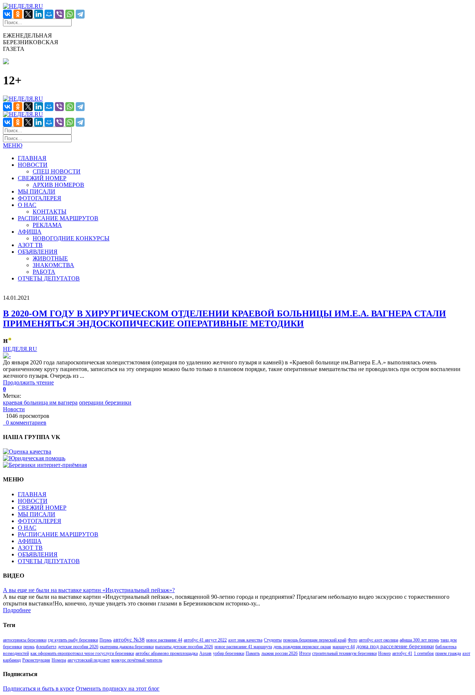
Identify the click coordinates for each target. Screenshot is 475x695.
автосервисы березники (24, 640)
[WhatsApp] (69, 14)
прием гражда (448, 653)
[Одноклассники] (17, 14)
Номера (59, 660)
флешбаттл (46, 646)
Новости (14, 409)
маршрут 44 (343, 646)
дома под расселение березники (395, 646)
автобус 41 (402, 653)
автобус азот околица (378, 640)
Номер (384, 653)
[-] (7, 356)
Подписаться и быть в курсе (38, 688)
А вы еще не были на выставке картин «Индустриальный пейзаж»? (89, 590)
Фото (352, 640)
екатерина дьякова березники (127, 646)
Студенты (273, 640)
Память (253, 653)
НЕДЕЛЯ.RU (20, 349)
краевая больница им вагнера (40, 402)
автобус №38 (129, 640)
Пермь (105, 640)
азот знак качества (245, 640)
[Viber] (59, 14)
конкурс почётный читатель (136, 660)
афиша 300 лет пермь (419, 640)
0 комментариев (24, 422)
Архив (205, 653)
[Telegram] (80, 14)
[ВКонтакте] (7, 14)
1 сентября (424, 653)
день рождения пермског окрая (302, 646)
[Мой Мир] (49, 14)
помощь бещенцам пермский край (314, 640)
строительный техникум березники (344, 653)
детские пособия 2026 (78, 646)
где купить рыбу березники (73, 640)
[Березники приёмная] (45, 465)
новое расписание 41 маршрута (243, 646)
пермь (29, 646)
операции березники (105, 402)
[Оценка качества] (27, 451)
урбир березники (228, 653)
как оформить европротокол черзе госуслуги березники (82, 653)
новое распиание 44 (164, 640)
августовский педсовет (89, 660)
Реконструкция (36, 660)
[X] (28, 14)
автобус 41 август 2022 (205, 640)
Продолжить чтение (28, 382)
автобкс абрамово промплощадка (166, 653)
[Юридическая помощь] (34, 458)
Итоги (305, 653)
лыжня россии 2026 (279, 653)
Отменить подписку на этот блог (118, 688)
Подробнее (17, 610)
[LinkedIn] (38, 14)
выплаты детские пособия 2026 (184, 646)
